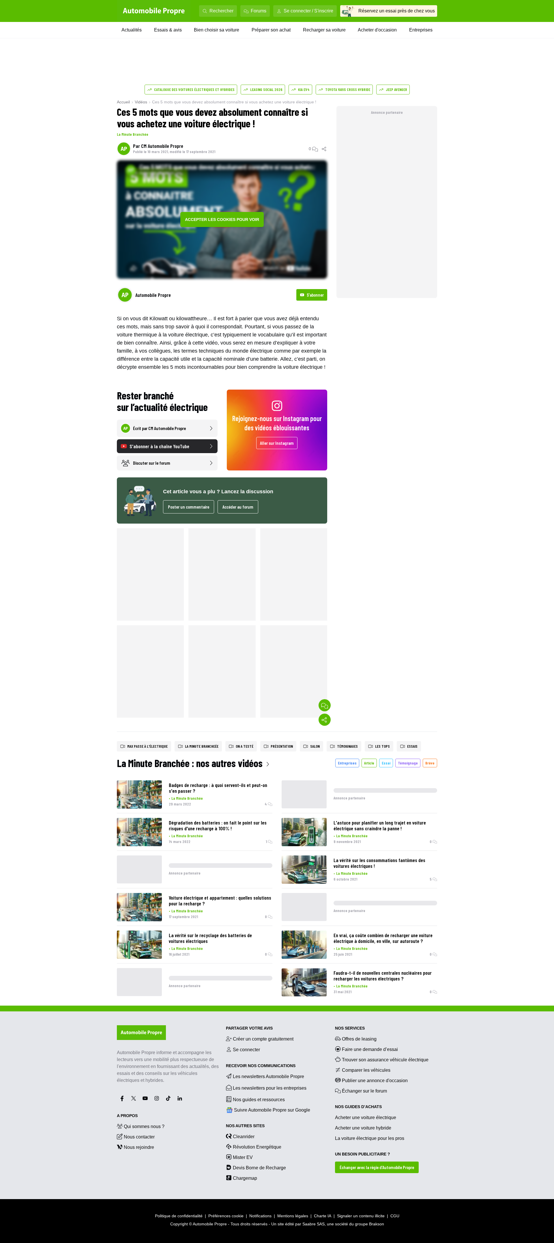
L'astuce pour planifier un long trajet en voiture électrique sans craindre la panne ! (380, 825)
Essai (386, 762)
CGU (394, 1216)
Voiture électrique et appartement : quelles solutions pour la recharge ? (220, 900)
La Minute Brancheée (201, 746)
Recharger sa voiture (324, 29)
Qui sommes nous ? (144, 1126)
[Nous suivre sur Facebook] (122, 1098)
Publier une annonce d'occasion (375, 1080)
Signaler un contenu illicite (361, 1216)
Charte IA (322, 1216)
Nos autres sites (245, 1125)
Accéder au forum (237, 506)
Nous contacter (139, 1136)
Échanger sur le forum (364, 1090)
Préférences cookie (226, 1216)
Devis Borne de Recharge (259, 1167)
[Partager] (324, 149)
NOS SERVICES (350, 1028)
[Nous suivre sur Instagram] (156, 1098)
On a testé (244, 746)
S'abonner (315, 294)
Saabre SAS (313, 1224)
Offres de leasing (359, 1039)
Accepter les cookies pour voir (222, 219)
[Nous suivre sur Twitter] (133, 1098)
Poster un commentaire (188, 506)
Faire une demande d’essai (370, 1049)
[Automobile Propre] (154, 11)
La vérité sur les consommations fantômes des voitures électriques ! (379, 863)
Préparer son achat (271, 29)
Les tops (382, 746)
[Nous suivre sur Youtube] (145, 1098)
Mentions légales (292, 1216)
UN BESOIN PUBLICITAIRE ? (362, 1154)
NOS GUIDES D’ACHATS (358, 1106)
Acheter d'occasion (377, 29)
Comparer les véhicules (366, 1070)
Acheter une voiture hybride (363, 1127)
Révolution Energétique (257, 1147)
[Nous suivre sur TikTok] (168, 1098)
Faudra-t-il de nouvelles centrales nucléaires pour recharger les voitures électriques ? (383, 975)
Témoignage (408, 762)
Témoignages (347, 746)
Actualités (131, 29)
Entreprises (421, 29)
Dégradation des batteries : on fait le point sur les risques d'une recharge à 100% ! (218, 825)
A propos (127, 1115)
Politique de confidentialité (179, 1216)
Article (369, 762)
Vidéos (141, 102)
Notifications (260, 1216)
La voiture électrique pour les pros (369, 1138)
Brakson (376, 1224)
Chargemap (245, 1178)
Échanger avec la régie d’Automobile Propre (377, 1167)
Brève (430, 762)
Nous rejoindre (139, 1147)
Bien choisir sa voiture (216, 29)
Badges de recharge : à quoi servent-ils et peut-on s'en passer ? (218, 788)
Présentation (282, 746)
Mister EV (243, 1157)
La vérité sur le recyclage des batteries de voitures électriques (210, 938)
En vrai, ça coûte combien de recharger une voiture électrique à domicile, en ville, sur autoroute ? (383, 938)
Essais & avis (168, 29)
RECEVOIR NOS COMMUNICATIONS (260, 1065)
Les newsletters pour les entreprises (269, 1088)
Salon (315, 746)
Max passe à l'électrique (147, 746)
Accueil (123, 102)
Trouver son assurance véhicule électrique (385, 1059)
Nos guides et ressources (259, 1099)
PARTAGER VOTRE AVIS (249, 1028)
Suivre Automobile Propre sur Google (272, 1110)
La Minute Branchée (132, 134)
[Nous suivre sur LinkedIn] (180, 1098)
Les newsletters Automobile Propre (268, 1076)
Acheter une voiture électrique (365, 1117)
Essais (412, 746)
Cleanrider (243, 1136)
